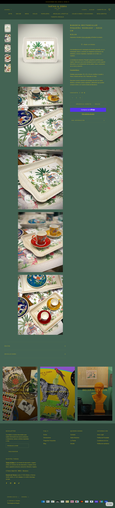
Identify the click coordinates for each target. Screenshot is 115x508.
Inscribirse (13, 451)
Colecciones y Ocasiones (82, 13)
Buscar (91, 9)
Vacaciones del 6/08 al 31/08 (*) (57, 2)
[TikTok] (18, 483)
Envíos (7, 346)
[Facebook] (79, 92)
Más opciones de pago (88, 114)
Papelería (45, 13)
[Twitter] (82, 92)
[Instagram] (10, 483)
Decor (18, 13)
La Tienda (73, 440)
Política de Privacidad (103, 438)
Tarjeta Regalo (57, 17)
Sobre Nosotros (74, 438)
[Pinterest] (84, 92)
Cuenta (84, 9)
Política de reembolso (103, 443)
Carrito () (101, 9)
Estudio (72, 443)
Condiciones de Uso (102, 440)
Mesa (27, 13)
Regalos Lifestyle (60, 13)
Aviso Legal (100, 435)
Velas (35, 13)
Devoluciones (10, 354)
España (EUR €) (12, 496)
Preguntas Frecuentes (49, 440)
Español (7, 9)
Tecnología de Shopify (13, 503)
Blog (44, 443)
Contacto (72, 435)
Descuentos (102, 13)
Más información (78, 120)
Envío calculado (86, 37)
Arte (10, 13)
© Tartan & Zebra (13, 500)
